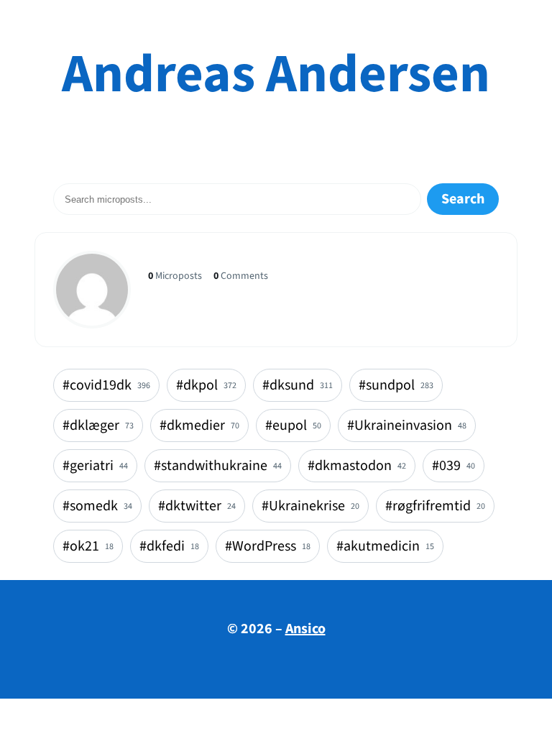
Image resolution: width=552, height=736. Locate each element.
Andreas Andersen (276, 74)
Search (462, 199)
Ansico (305, 629)
